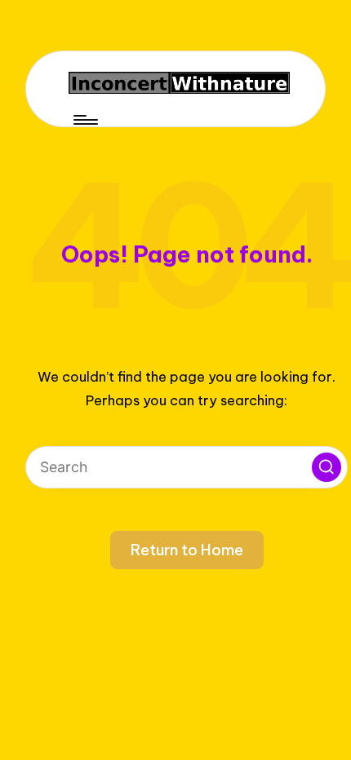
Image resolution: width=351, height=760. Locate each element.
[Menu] (84, 120)
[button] (326, 467)
